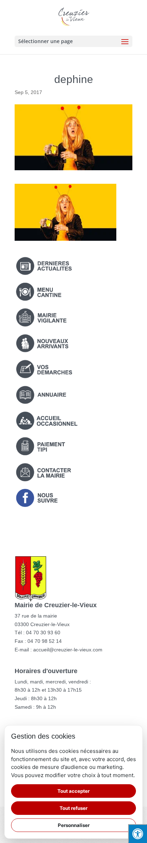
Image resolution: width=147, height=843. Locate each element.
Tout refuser (73, 808)
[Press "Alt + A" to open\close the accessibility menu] (137, 833)
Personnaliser (74, 825)
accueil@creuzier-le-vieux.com (67, 649)
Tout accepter (73, 791)
